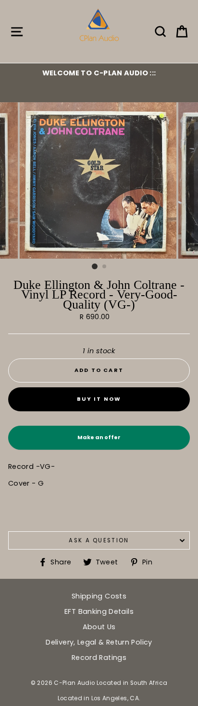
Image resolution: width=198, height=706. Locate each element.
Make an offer (99, 441)
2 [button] (104, 266)
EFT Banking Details (99, 611)
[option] (99, 73)
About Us (99, 627)
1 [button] (95, 266)
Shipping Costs (99, 596)
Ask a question (99, 540)
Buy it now (99, 399)
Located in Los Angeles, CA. (99, 698)
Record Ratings (99, 657)
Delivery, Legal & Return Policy (99, 642)
